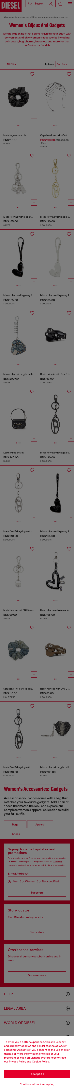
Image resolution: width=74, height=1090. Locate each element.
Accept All (37, 1073)
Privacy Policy (17, 1061)
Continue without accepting (37, 1084)
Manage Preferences (43, 1057)
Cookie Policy (40, 1061)
